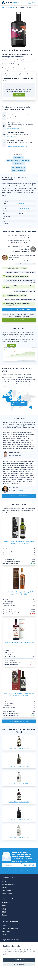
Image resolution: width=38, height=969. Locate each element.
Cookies (4, 934)
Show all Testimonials (19, 496)
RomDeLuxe (20, 490)
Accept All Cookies (19, 959)
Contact (4, 925)
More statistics (11, 119)
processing (24, 870)
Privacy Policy (6, 931)
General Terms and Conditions (11, 928)
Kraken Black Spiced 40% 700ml (19, 748)
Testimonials (5, 903)
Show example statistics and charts (17, 146)
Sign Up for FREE (19, 320)
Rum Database (10, 8)
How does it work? (12, 136)
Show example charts (13, 129)
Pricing (4, 909)
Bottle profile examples (8, 884)
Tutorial (4, 906)
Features (4, 881)
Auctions (4, 887)
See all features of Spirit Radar (19, 309)
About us (4, 915)
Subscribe (29, 865)
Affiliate (4, 912)
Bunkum (21, 203)
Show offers (19, 95)
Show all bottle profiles (19, 721)
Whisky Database (7, 893)
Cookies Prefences (19, 964)
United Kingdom (24, 208)
